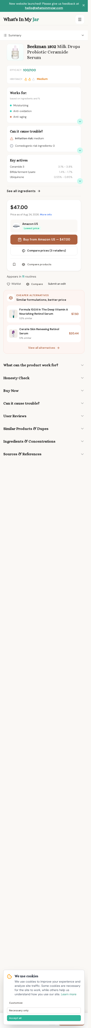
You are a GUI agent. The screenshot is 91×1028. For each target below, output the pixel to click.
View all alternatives (41, 348)
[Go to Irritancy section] (80, 150)
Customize (16, 1003)
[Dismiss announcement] (83, 6)
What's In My (21, 19)
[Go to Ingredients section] (80, 181)
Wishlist (16, 284)
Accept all (15, 1018)
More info (46, 214)
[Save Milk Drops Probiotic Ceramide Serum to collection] (14, 264)
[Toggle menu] (79, 19)
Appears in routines (21, 276)
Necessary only (19, 1010)
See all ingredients (21, 191)
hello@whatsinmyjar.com (44, 8)
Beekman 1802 (41, 46)
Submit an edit (57, 284)
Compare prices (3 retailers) (46, 250)
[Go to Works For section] (80, 121)
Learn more (68, 994)
